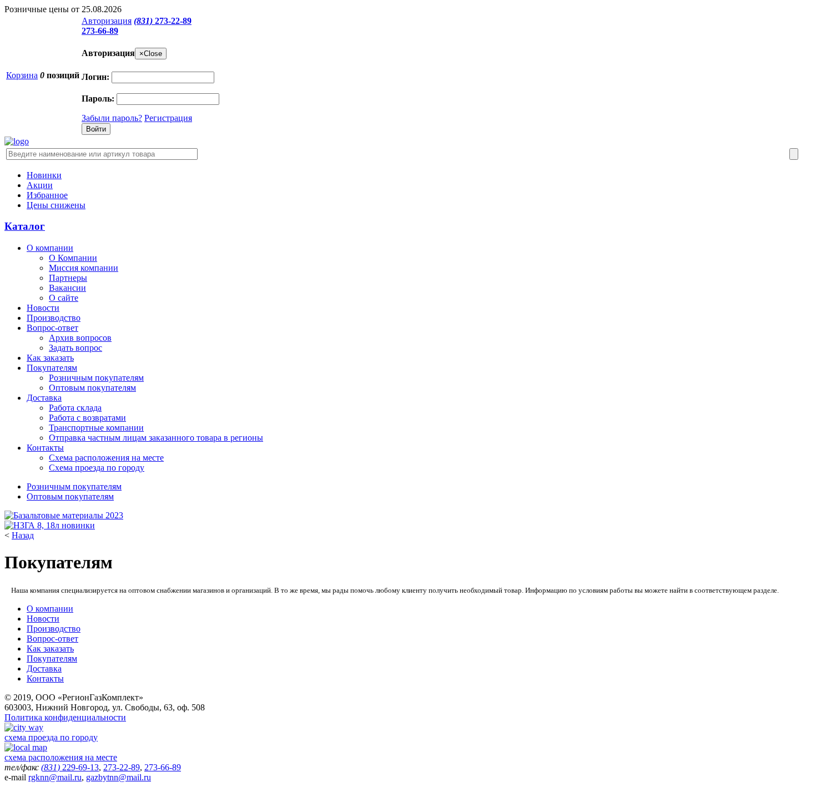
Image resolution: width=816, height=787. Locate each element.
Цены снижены (56, 205)
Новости (43, 307)
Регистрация (168, 118)
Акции (40, 185)
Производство (53, 317)
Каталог (24, 226)
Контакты (45, 447)
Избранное (47, 195)
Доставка (44, 397)
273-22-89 (163, 21)
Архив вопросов (80, 337)
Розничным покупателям (96, 377)
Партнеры (68, 277)
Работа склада (75, 407)
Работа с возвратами (87, 417)
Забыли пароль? (112, 118)
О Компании (73, 258)
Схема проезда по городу (96, 467)
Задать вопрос (75, 347)
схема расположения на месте (60, 757)
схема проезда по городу (51, 737)
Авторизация (107, 21)
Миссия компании (83, 268)
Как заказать (50, 357)
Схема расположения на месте (106, 457)
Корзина (22, 75)
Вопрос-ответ (52, 327)
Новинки (44, 175)
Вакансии (67, 287)
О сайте (63, 297)
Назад (23, 535)
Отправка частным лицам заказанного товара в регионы (156, 437)
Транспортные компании (96, 427)
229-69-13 (70, 767)
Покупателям (52, 367)
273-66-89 (100, 31)
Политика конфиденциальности (65, 717)
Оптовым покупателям (92, 387)
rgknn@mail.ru (55, 777)
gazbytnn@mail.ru (118, 777)
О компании (50, 248)
